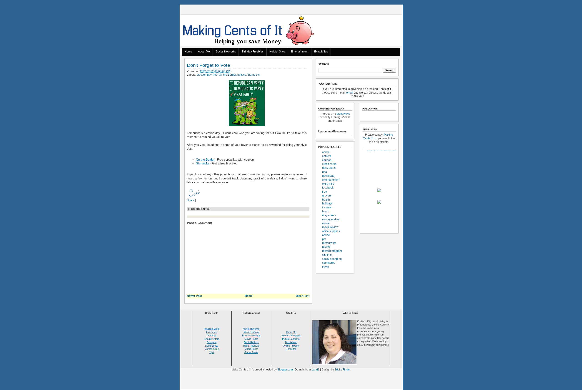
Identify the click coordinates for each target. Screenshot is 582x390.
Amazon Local (211, 328)
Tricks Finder (343, 369)
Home (188, 51)
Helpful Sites (277, 51)
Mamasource (211, 349)
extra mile (328, 183)
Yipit (211, 352)
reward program (332, 251)
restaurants (329, 243)
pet (324, 239)
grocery (326, 195)
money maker (330, 219)
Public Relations (291, 339)
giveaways (343, 113)
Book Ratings (251, 342)
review (326, 246)
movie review (330, 227)
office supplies (331, 231)
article (326, 152)
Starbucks (253, 74)
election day (204, 74)
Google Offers (211, 339)
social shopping (332, 259)
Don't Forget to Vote (208, 65)
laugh (325, 211)
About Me (204, 51)
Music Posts (251, 349)
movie (326, 223)
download (328, 175)
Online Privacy (291, 345)
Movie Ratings (251, 332)
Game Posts (251, 352)
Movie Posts (251, 339)
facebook (328, 187)
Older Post (302, 296)
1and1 (315, 369)
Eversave (211, 332)
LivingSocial (211, 345)
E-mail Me (291, 349)
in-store (326, 207)
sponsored (328, 262)
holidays (327, 203)
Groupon (211, 342)
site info (327, 254)
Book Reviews (251, 345)
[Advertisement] (291, 381)
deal (325, 172)
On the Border (227, 74)
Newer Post (194, 296)
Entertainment (299, 51)
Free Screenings (251, 335)
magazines (329, 215)
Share (190, 200)
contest (326, 156)
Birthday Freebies (252, 51)
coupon (326, 160)
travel (325, 266)
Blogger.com (285, 369)
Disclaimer (291, 342)
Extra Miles (321, 51)
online (326, 235)
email (349, 92)
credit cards (329, 164)
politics (241, 74)
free (215, 74)
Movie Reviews (251, 328)
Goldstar (211, 335)
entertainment (330, 179)
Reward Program (290, 335)
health (326, 199)
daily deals (329, 167)
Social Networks (226, 51)
